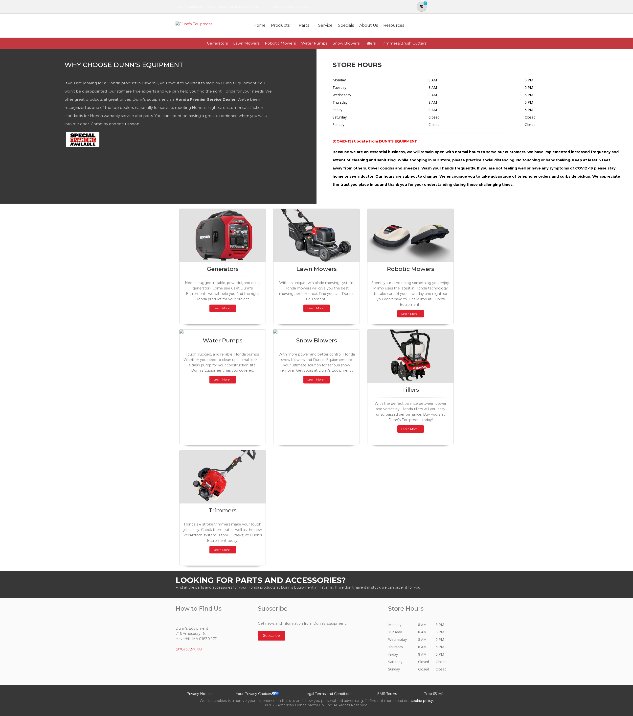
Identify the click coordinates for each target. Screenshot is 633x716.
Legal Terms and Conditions (328, 694)
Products (280, 25)
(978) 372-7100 (283, 6)
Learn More (221, 308)
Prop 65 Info (434, 694)
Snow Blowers (346, 43)
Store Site (303, 6)
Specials (346, 25)
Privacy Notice (199, 694)
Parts (304, 25)
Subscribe (271, 635)
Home (259, 25)
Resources (393, 25)
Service (325, 25)
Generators (217, 43)
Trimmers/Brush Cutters (403, 43)
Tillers (370, 43)
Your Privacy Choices (254, 694)
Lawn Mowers (246, 43)
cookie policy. (422, 700)
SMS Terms (387, 694)
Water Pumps (314, 43)
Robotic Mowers (280, 43)
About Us (368, 25)
